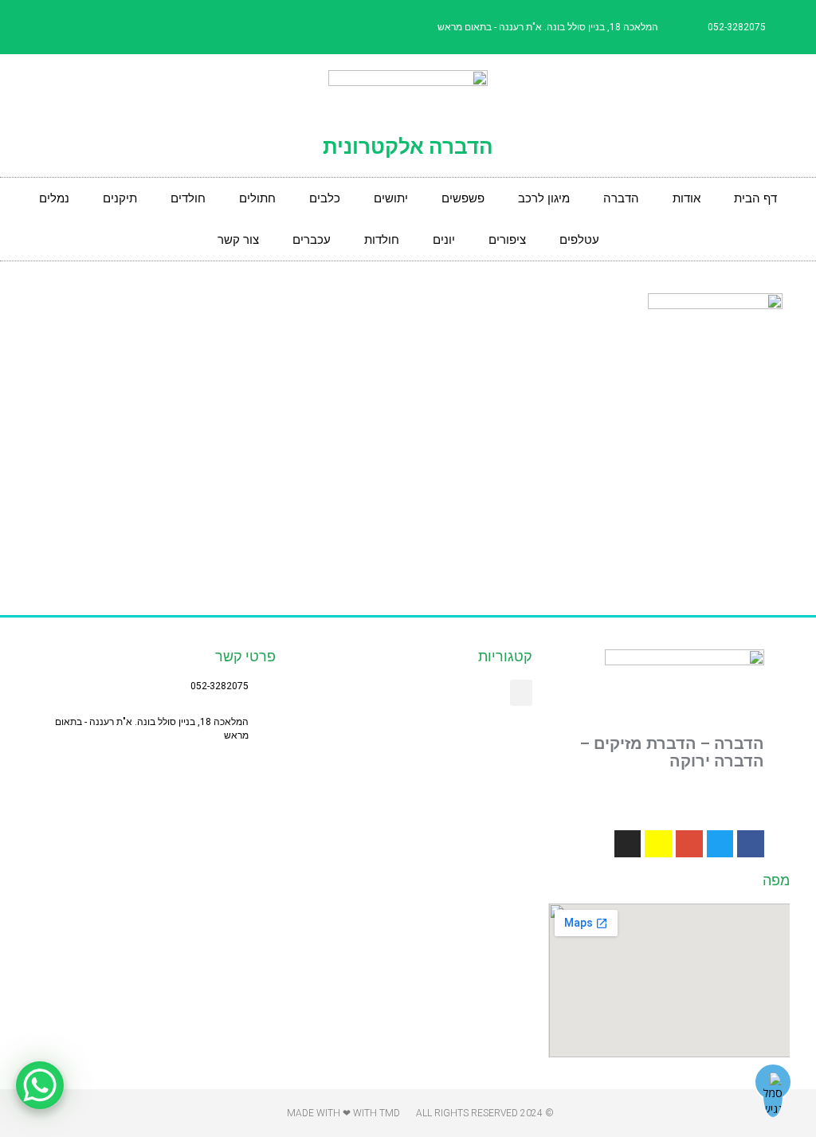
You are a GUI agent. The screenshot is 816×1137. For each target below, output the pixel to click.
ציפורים (507, 240)
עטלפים (579, 240)
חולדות (381, 240)
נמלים (54, 198)
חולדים (188, 198)
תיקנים (120, 198)
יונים (444, 240)
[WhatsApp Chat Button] (40, 1085)
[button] (521, 693)
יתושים (391, 198)
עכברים (311, 240)
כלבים (324, 198)
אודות (686, 198)
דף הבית (755, 198)
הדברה (621, 198)
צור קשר (238, 240)
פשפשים (462, 198)
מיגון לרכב (544, 198)
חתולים (257, 198)
